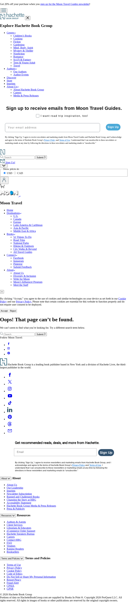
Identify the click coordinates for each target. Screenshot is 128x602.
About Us (12, 86)
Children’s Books (22, 35)
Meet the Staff (20, 285)
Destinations (13, 213)
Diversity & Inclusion (24, 276)
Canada (17, 219)
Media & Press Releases (26, 95)
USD (10, 173)
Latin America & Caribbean (27, 225)
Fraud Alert (13, 582)
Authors (11, 68)
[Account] (4, 180)
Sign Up (113, 127)
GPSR (10, 588)
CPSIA (10, 585)
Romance (18, 56)
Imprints (11, 83)
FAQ (9, 542)
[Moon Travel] (20, 196)
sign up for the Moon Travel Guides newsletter (64, 4)
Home (10, 210)
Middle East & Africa (24, 231)
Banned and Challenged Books (23, 496)
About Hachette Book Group (28, 89)
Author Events (21, 74)
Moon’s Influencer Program (27, 282)
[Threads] (10, 426)
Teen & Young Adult (24, 62)
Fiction (17, 41)
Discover (11, 77)
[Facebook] (10, 377)
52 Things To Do (22, 237)
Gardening (18, 44)
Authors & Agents (16, 521)
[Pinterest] (10, 419)
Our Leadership (15, 487)
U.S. (15, 216)
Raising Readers (15, 548)
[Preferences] (4, 166)
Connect (11, 255)
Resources (6, 515)
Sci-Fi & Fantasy (22, 59)
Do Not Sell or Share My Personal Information (31, 576)
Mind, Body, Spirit (23, 47)
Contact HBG (14, 539)
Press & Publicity (16, 508)
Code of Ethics (14, 573)
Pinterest (17, 264)
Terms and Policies (10, 558)
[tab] (64, 292)
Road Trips (19, 240)
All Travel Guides (22, 252)
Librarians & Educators (19, 527)
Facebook (18, 258)
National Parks (21, 243)
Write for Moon (21, 279)
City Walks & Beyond (25, 249)
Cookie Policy (14, 570)
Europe (17, 222)
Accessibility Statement (19, 502)
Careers (17, 92)
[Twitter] (10, 384)
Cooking (17, 38)
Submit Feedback (22, 267)
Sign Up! (10, 162)
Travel (16, 65)
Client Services (14, 524)
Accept (4, 311)
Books (10, 234)
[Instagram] (10, 391)
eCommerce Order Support (21, 530)
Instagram (18, 261)
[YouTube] (10, 398)
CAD (20, 173)
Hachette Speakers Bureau (20, 533)
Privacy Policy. (24, 301)
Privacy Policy (14, 567)
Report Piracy (14, 579)
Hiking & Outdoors (23, 246)
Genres (10, 32)
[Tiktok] (10, 405)
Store (9, 80)
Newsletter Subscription (19, 493)
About (10, 270)
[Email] (10, 433)
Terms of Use (14, 564)
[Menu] (3, 10)
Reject (13, 311)
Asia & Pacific (21, 228)
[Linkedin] (10, 412)
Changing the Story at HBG (21, 499)
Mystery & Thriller (23, 50)
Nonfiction (19, 53)
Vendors (11, 545)
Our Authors (19, 71)
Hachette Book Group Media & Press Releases (31, 505)
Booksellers (13, 551)
